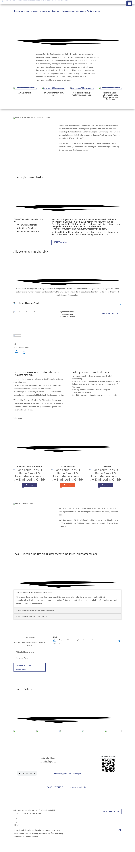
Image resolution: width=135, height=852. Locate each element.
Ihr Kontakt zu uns (111, 811)
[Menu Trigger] (129, 3)
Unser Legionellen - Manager (67, 774)
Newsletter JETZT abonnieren (24, 667)
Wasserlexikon (76, 814)
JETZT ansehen (61, 242)
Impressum (117, 824)
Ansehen (29, 485)
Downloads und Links (79, 830)
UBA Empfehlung (77, 823)
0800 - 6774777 (110, 313)
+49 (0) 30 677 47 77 (26, 819)
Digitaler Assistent (78, 826)
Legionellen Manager (79, 817)
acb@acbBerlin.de (27, 825)
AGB (120, 830)
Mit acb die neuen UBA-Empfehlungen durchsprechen (86, 157)
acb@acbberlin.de (78, 787)
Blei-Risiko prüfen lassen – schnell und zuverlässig (84, 534)
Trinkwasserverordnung (80, 820)
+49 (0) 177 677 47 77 (26, 822)
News (72, 810)
